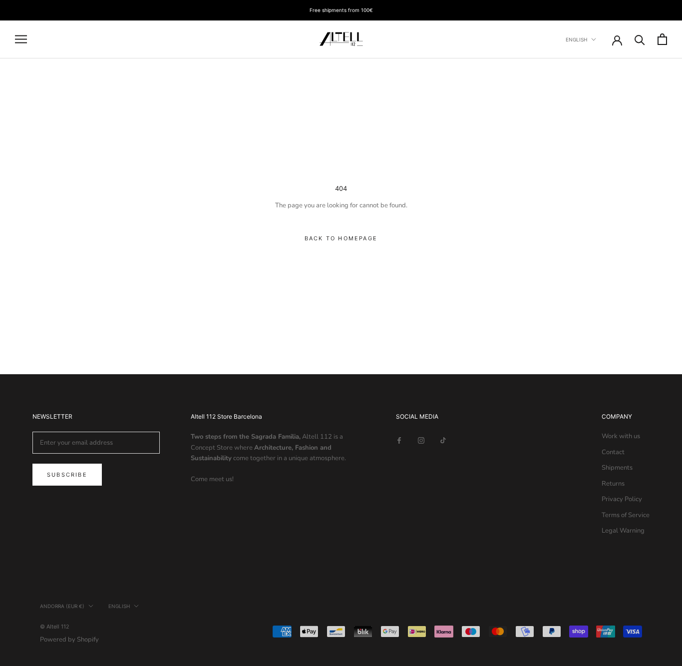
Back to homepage (341, 238)
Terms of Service (626, 515)
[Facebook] (399, 440)
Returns (613, 483)
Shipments (617, 467)
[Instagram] (421, 440)
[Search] (640, 39)
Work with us (621, 436)
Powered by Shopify (69, 639)
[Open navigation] (21, 39)
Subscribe (67, 474)
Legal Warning (623, 530)
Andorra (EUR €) (62, 606)
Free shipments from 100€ (341, 10)
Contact (613, 452)
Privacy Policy (622, 499)
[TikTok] (443, 440)
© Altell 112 (54, 626)
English (576, 39)
